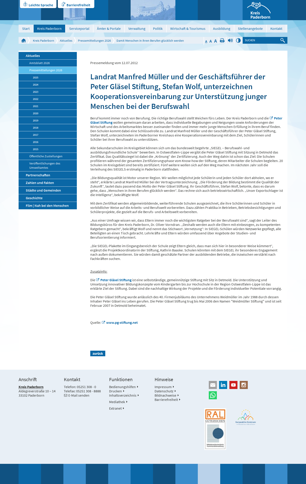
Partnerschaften (38, 175)
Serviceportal (79, 28)
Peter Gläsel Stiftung (116, 280)
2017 (35, 134)
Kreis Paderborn (49, 28)
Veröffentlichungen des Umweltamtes (44, 166)
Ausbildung (221, 28)
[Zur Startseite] (265, 10)
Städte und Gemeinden (43, 190)
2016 (35, 142)
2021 (35, 106)
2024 (35, 84)
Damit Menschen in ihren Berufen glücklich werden (150, 41)
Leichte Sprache (41, 5)
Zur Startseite (23, 40)
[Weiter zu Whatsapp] (246, 395)
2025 (35, 77)
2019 (35, 120)
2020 (35, 113)
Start (26, 28)
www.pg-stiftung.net (122, 322)
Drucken (222, 40)
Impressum (163, 387)
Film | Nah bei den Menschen (47, 205)
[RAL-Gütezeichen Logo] (215, 429)
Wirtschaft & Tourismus (187, 28)
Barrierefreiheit (78, 5)
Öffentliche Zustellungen (45, 156)
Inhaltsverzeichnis (122, 395)
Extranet (115, 408)
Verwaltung (136, 28)
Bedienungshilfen (122, 387)
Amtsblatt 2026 (39, 63)
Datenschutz (164, 391)
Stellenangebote (250, 28)
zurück (98, 353)
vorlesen (230, 40)
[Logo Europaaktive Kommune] (246, 417)
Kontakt (276, 28)
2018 (35, 127)
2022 (35, 99)
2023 (35, 91)
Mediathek (117, 402)
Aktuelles (66, 41)
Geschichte (34, 198)
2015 (35, 149)
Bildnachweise (165, 395)
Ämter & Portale (109, 28)
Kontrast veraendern (238, 40)
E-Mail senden (78, 395)
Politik (158, 28)
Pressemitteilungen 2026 (94, 41)
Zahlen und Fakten (40, 182)
